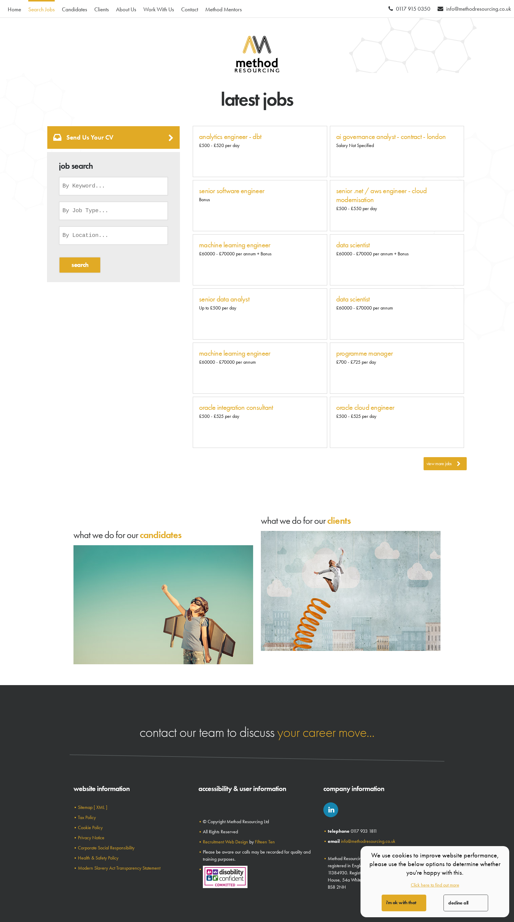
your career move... (325, 732)
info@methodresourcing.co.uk (368, 841)
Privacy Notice (91, 838)
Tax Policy (87, 817)
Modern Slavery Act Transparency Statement (119, 868)
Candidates (74, 9)
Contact (189, 9)
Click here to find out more (435, 885)
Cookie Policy (90, 827)
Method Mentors (223, 9)
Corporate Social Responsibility (106, 848)
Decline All (458, 903)
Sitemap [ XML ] (92, 807)
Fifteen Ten (265, 842)
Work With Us (158, 9)
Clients (101, 9)
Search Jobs (41, 9)
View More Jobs (439, 463)
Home (14, 9)
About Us (126, 9)
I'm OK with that (401, 902)
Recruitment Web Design (225, 842)
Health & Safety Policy (98, 858)
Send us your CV (89, 137)
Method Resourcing (257, 54)
